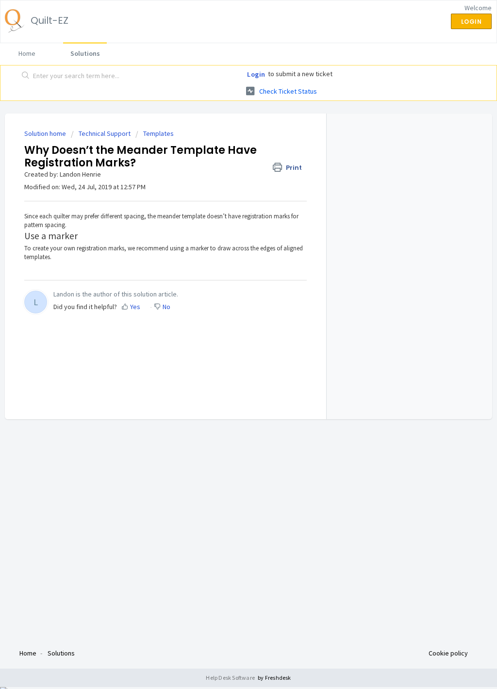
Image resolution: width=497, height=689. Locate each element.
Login (256, 74)
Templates (158, 133)
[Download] (230, 220)
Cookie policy (448, 653)
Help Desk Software (231, 677)
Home (26, 53)
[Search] (26, 76)
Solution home (45, 133)
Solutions (85, 53)
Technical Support (105, 133)
